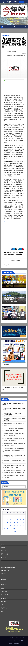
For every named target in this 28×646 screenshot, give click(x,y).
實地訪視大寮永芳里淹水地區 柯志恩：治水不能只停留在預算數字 (14, 315)
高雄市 (8, 35)
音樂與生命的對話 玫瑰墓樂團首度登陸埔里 (13, 283)
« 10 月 (12, 531)
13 (4, 522)
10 (17, 519)
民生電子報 (4, 608)
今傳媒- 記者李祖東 (12, 51)
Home (5, 640)
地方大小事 (4, 35)
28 (7, 528)
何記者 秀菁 (14, 286)
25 (20, 525)
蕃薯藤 (2, 588)
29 (10, 528)
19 (23, 522)
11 (20, 519)
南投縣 (5, 280)
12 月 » (16, 531)
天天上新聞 (4, 601)
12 (23, 519)
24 (17, 525)
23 (14, 525)
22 (10, 525)
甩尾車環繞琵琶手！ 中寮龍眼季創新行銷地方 (13, 298)
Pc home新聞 (4, 594)
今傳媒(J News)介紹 (12, 640)
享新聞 (2, 611)
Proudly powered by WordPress (10, 637)
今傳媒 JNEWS (14, 18)
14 (7, 522)
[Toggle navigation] (14, 27)
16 (14, 522)
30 (14, 528)
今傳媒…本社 (4, 584)
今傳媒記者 (10, 643)
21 (7, 525)
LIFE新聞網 (4, 591)
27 (4, 528)
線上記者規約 (16, 643)
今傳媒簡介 (20, 640)
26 (23, 525)
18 (20, 522)
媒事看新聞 (4, 598)
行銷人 (2, 604)
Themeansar (13, 639)
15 (10, 522)
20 (4, 525)
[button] (25, 26)
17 (17, 522)
